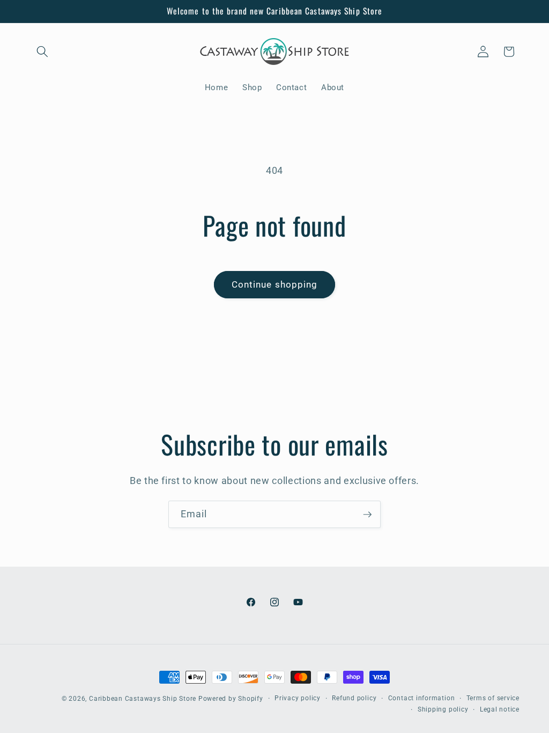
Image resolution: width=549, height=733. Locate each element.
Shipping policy (443, 709)
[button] (42, 51)
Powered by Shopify (230, 698)
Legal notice (500, 709)
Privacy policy (297, 698)
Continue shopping (275, 285)
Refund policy (354, 698)
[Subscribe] (367, 515)
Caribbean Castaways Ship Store (142, 698)
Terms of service (493, 698)
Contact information (421, 698)
